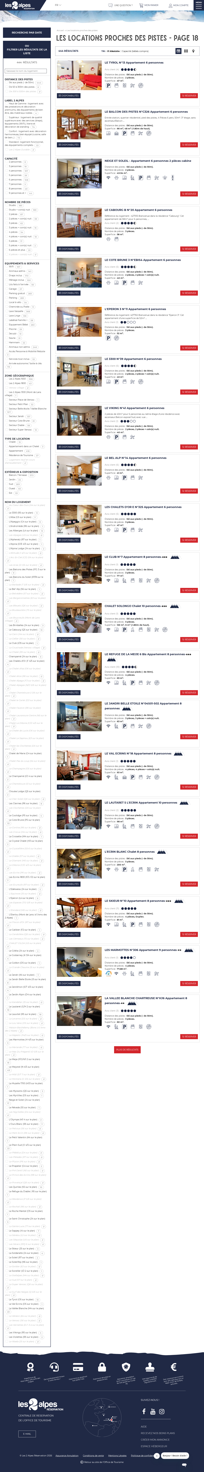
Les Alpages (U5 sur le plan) (27, 535)
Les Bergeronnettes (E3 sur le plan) (25, 600)
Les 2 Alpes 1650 (22, 378)
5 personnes (19, 175)
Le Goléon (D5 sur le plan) (25, 962)
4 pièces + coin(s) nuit (24, 236)
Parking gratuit (21, 293)
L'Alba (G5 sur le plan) (23, 517)
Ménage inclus (21, 280)
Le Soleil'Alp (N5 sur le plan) (26, 1262)
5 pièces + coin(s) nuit (23, 245)
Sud (15, 484)
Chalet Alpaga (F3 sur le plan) (27, 680)
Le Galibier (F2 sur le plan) (25, 929)
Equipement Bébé (23, 324)
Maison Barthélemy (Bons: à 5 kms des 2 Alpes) (25, 1029)
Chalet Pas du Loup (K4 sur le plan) (25, 763)
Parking (17, 297)
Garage (16, 289)
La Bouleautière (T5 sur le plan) (23, 612)
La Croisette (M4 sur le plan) (26, 836)
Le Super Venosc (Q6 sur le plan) (24, 1286)
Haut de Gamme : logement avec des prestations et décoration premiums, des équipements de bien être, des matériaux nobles (24, 108)
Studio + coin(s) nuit (24, 209)
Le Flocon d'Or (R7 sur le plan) (22, 924)
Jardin (16, 479)
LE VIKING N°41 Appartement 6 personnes (134, 408)
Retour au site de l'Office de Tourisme (104, 1462)
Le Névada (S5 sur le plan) (25, 1107)
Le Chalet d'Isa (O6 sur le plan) (22, 670)
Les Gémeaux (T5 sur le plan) (27, 938)
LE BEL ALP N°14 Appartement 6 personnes (136, 458)
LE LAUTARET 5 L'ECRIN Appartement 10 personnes (141, 802)
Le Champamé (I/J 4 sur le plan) (23, 778)
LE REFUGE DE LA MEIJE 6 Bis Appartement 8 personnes (145, 654)
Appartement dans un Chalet (27, 446)
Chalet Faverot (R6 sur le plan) (23, 710)
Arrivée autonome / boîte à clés (23, 365)
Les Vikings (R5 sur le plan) (26, 1332)
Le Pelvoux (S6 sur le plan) (26, 1128)
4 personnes (19, 170)
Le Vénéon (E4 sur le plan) (26, 1316)
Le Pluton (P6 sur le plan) (25, 1161)
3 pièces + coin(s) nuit (24, 227)
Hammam (18, 342)
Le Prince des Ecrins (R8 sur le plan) (25, 1177)
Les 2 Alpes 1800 (21, 383)
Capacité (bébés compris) (135, 51)
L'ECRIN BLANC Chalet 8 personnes (130, 851)
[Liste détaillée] (178, 51)
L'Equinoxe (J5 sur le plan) (26, 893)
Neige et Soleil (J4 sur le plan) (22, 1102)
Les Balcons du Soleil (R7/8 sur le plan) (24, 579)
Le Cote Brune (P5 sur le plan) (22, 822)
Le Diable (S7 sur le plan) (25, 856)
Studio (16, 205)
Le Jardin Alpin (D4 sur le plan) (23, 996)
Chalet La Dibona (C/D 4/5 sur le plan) (23, 725)
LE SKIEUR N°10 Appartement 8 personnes (135, 901)
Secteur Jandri (21, 416)
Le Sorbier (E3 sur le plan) (25, 1266)
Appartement (20, 450)
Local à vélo (19, 302)
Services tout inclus (23, 359)
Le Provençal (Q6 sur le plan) (27, 1182)
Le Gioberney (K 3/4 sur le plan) (23, 957)
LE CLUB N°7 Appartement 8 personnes (133, 557)
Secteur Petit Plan (22, 404)
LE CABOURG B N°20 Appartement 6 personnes (138, 210)
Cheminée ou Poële (22, 306)
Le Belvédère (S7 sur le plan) (27, 593)
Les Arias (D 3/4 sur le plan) (26, 565)
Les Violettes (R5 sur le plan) (27, 1337)
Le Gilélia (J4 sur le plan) (25, 950)
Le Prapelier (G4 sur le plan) (26, 1166)
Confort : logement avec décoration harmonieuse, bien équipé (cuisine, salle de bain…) (25, 134)
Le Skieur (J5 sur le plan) (25, 1248)
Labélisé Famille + (22, 320)
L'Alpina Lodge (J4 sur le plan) (28, 548)
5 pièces (17, 241)
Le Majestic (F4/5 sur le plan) (27, 1035)
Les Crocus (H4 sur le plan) (26, 832)
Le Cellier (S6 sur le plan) (25, 638)
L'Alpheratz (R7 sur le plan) (26, 539)
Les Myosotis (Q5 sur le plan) (27, 1091)
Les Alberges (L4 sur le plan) (27, 530)
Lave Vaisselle (20, 311)
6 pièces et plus (21, 250)
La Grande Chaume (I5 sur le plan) (24, 969)
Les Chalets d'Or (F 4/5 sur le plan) (25, 663)
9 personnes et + (21, 193)
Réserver (190, 95)
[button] (149, 5)
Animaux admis (21, 271)
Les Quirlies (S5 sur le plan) (27, 1187)
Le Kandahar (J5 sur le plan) (27, 1002)
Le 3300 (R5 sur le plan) (24, 512)
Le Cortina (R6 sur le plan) (26, 827)
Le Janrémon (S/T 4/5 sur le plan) (24, 989)
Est (14, 493)
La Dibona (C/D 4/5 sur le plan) (23, 867)
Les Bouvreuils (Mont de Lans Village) (22, 619)
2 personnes (18, 161)
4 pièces (17, 232)
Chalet (16, 442)
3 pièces (17, 223)
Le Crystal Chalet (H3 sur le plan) (24, 843)
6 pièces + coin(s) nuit (24, 254)
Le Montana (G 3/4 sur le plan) (28, 1079)
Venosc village (20, 387)
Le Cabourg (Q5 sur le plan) (27, 629)
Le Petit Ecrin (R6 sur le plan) (27, 1133)
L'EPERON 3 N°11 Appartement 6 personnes (135, 309)
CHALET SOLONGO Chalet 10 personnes (133, 606)
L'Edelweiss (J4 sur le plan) (26, 889)
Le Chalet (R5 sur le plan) (25, 652)
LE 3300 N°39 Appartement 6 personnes (133, 359)
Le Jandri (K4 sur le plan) (25, 975)
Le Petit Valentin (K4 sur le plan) (23, 1139)
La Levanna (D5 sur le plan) (26, 1018)
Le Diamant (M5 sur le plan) (27, 860)
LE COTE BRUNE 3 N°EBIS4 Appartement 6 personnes (143, 260)
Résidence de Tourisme (25, 455)
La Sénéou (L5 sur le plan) (25, 1235)
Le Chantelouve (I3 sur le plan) (22, 785)
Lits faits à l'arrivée (22, 284)
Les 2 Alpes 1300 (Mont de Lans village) (23, 394)
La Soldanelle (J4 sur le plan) (27, 1253)
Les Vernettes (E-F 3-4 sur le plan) (24, 1327)
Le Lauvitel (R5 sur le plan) (26, 1014)
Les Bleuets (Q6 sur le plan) (26, 605)
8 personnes (19, 188)
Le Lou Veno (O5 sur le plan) (27, 1023)
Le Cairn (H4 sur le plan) (25, 634)
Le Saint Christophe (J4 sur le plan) (25, 1220)
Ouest (16, 488)
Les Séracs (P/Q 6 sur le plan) (27, 1244)
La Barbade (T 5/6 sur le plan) (27, 584)
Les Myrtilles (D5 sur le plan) (27, 1095)
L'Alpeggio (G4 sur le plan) (26, 521)
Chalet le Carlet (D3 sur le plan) (23, 702)
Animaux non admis (24, 347)
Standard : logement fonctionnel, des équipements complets (24, 144)
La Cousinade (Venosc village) (28, 647)
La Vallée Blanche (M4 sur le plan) (24, 1310)
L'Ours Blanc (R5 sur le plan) (27, 1124)
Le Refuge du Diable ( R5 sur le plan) (26, 1193)
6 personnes (20, 179)
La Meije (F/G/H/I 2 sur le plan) (22, 1061)
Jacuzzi (16, 333)
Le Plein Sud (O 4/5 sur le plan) (23, 1147)
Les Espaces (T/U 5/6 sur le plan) (23, 904)
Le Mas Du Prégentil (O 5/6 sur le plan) (24, 1053)
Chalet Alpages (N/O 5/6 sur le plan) (25, 687)
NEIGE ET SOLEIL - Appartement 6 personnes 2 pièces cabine (148, 161)
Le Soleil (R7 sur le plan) (24, 1257)
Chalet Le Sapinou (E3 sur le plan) (24, 740)
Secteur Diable (20, 425)
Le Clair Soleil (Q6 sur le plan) (27, 799)
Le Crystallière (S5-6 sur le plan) (23, 850)
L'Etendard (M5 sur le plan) (26, 910)
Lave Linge (19, 315)
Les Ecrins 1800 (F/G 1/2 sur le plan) (25, 879)
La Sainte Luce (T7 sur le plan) (28, 1226)
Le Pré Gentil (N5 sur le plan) (27, 1170)
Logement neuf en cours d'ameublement (20, 461)
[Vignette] (186, 51)
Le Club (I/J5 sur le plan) (24, 643)
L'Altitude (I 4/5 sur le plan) (26, 553)
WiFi (16, 266)
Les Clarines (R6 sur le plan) (26, 803)
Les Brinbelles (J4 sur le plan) (27, 625)
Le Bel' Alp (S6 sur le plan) (25, 589)
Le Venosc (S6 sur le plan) (25, 1320)
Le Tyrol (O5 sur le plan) (25, 1299)
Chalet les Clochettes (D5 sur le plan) (23, 747)
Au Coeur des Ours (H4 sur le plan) (25, 507)
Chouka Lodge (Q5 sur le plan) (22, 793)
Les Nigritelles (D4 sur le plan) (22, 1114)
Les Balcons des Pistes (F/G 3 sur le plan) (25, 571)
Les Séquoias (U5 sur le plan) (27, 1239)
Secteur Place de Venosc (25, 399)
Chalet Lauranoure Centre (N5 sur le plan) (25, 717)
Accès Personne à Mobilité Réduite (25, 353)
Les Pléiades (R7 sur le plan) (27, 1157)
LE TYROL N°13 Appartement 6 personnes (134, 62)
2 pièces (17, 214)
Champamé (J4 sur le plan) (26, 656)
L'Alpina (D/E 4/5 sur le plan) (26, 544)
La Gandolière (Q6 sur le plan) (28, 934)
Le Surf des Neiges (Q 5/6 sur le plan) (23, 1294)
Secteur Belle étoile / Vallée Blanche (25, 410)
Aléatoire (115, 51)
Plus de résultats (127, 1049)
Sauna (16, 338)
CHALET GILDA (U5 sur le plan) (23, 945)
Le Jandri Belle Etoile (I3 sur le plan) (25, 981)
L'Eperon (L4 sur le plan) (25, 898)
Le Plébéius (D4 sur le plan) (26, 1152)
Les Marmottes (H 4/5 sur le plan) (24, 1041)
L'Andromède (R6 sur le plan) (27, 526)
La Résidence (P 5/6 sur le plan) (23, 1201)
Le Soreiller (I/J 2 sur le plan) (26, 1271)
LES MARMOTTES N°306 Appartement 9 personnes (141, 950)
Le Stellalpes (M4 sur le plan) (27, 1275)
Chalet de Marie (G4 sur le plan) (23, 755)
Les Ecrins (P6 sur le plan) (26, 872)
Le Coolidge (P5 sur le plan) (26, 815)
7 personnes (18, 184)
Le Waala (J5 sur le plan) (25, 1341)
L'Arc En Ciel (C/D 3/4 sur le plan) (24, 559)
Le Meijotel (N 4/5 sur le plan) (22, 1069)
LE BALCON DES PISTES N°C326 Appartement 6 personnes (146, 112)
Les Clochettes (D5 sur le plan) (23, 810)
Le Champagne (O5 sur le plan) (23, 770)
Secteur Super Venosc (24, 429)
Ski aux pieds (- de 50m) (26, 82)
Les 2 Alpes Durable (22, 149)
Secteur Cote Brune (23, 420)
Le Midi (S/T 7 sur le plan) (25, 1074)
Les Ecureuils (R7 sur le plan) (27, 884)
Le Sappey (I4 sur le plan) (25, 1230)
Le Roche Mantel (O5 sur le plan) (24, 1213)
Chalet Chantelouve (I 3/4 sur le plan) (23, 694)
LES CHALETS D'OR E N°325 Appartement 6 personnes (143, 507)
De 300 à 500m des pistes (26, 91)
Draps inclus (20, 275)
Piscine (16, 329)
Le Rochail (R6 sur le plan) (26, 1206)
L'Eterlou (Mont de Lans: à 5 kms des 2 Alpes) (26, 916)
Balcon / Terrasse (22, 475)
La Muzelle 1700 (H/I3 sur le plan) (24, 1085)
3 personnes (19, 166)
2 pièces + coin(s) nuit (24, 218)
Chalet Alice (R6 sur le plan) (27, 676)
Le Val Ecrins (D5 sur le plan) (27, 1304)
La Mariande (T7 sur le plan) (26, 1047)
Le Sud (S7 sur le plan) (24, 1280)
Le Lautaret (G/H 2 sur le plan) (22, 1008)
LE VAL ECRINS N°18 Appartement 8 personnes (138, 753)
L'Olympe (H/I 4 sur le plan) (26, 1119)
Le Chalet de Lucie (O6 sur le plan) (25, 732)
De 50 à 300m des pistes (25, 87)
